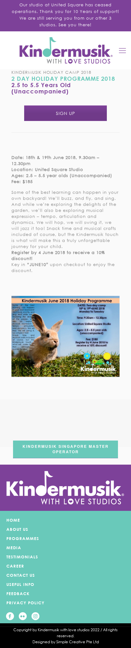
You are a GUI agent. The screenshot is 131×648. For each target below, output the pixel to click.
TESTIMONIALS (22, 556)
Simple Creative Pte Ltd (77, 642)
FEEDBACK (18, 593)
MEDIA (13, 547)
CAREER (15, 566)
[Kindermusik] (65, 50)
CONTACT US (20, 575)
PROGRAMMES (22, 538)
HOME (13, 520)
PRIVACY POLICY (25, 602)
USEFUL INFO (20, 584)
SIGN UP (65, 113)
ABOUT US (17, 529)
